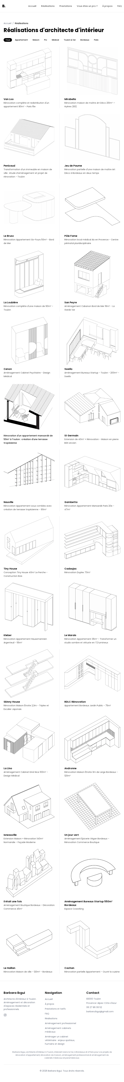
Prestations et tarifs (55, 1008)
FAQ (119, 6)
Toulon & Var (70, 40)
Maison (36, 40)
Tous (7, 40)
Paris (96, 40)
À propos (107, 6)
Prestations (65, 6)
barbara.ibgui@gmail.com (100, 1011)
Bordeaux (84, 40)
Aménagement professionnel (60, 1023)
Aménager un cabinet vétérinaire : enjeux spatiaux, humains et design (60, 1040)
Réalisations (48, 6)
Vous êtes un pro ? (87, 6)
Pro (45, 40)
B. (3, 5)
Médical (55, 40)
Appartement (21, 40)
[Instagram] (5, 1015)
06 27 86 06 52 (94, 1007)
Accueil (32, 6)
